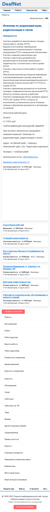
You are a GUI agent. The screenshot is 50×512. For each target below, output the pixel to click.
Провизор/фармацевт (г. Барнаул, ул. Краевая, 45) (22, 267)
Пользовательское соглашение (28, 502)
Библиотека (10, 466)
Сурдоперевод (11, 433)
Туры (7, 412)
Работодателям (12, 351)
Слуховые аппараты (14, 453)
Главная (6, 10)
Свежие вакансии (13, 312)
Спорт (7, 392)
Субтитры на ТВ (12, 406)
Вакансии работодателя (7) (16, 162)
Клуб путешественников (16, 480)
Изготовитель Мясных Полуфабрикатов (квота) (23, 252)
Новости (8, 379)
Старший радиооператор (15, 238)
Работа (18, 10)
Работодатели (11, 337)
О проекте (34, 489)
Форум (8, 419)
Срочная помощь (25, 507)
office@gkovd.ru (30, 157)
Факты (22, 489)
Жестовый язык (12, 473)
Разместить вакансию (15, 357)
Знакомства (31, 10)
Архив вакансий (12, 364)
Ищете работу (11, 344)
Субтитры (9, 399)
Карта (10, 502)
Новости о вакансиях (14, 371)
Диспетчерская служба (15, 426)
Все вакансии (11, 324)
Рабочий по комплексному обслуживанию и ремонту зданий (25, 296)
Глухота (8, 446)
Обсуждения (10, 385)
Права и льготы (12, 439)
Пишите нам (8, 489)
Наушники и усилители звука (17, 459)
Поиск (7, 331)
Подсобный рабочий (13, 225)
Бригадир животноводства (17, 282)
